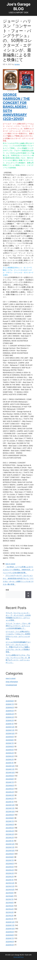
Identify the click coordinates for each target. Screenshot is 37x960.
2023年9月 (10, 815)
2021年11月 (10, 886)
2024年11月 (10, 769)
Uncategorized (11, 685)
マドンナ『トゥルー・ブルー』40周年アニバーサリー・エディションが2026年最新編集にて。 (18, 625)
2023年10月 (10, 812)
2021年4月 (10, 909)
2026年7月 (10, 704)
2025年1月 (10, 763)
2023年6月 (10, 825)
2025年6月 (10, 746)
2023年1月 (10, 841)
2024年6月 (10, 785)
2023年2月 (10, 838)
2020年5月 (10, 945)
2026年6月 (10, 707)
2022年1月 (10, 880)
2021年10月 (10, 890)
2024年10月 (10, 772)
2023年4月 (10, 831)
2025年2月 (10, 759)
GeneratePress (18, 957)
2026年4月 (10, 714)
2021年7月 (10, 899)
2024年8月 (10, 779)
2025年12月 (10, 727)
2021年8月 (10, 896)
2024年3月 (10, 795)
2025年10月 (10, 733)
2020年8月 (10, 935)
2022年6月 (10, 864)
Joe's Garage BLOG (18, 6)
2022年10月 (10, 851)
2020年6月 (10, 942)
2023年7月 (10, 821)
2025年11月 (10, 730)
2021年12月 (10, 883)
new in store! (10, 564)
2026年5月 (10, 711)
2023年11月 (10, 808)
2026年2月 (10, 720)
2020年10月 (10, 929)
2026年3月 (10, 717)
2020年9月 (10, 932)
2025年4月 (10, 753)
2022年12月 (10, 844)
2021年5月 (10, 906)
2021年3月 (10, 912)
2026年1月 (10, 724)
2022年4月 (10, 870)
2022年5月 (10, 867)
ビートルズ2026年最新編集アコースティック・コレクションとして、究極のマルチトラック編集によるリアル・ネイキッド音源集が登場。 (18, 647)
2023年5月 (10, 828)
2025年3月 (10, 756)
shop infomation (12, 682)
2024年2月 (10, 799)
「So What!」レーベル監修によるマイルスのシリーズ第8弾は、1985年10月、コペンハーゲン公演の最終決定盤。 (18, 570)
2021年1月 (9, 919)
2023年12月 (10, 805)
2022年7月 (10, 860)
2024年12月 (10, 766)
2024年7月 (10, 782)
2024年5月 (10, 789)
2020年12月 (10, 922)
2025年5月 (10, 750)
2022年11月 (10, 847)
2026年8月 (10, 701)
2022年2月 (10, 877)
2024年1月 (10, 802)
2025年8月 (10, 740)
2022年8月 (10, 857)
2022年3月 (10, 873)
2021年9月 (10, 893)
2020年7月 (10, 938)
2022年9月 (10, 854)
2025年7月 (10, 743)
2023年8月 (10, 818)
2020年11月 (10, 925)
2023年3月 (10, 834)
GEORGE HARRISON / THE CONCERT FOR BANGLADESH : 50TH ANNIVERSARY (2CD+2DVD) (16, 107)
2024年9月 (10, 776)
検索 (7, 590)
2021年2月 (10, 916)
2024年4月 (10, 792)
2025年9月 (10, 737)
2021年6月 (10, 903)
